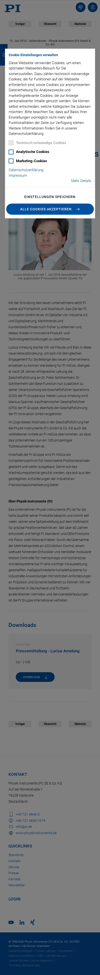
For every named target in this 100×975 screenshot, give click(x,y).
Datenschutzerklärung (26, 170)
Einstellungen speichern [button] (49, 197)
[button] (50, 209)
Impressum (18, 175)
